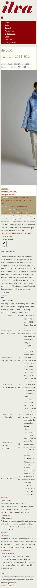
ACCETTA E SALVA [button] (8, 586)
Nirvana (18, 209)
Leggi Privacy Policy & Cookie (12, 233)
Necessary (7, 298)
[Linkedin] (21, 213)
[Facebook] (5, 213)
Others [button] (3, 571)
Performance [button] (5, 515)
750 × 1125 (22, 67)
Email (3, 203)
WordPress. (25, 209)
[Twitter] (13, 213)
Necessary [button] (4, 295)
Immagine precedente (9, 192)
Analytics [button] (4, 533)
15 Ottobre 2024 (12, 64)
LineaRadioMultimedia (18, 206)
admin (3, 64)
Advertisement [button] (6, 550)
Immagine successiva (8, 195)
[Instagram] (30, 213)
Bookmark (4, 189)
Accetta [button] (9, 236)
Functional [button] (5, 497)
